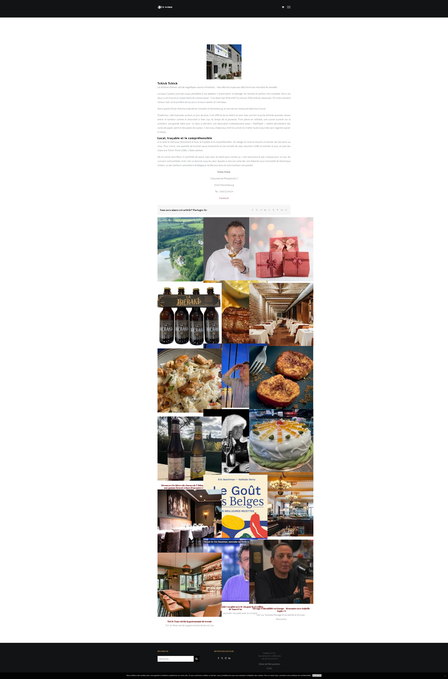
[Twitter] (222, 658)
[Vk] (282, 210)
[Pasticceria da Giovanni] (281, 441)
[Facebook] (252, 210)
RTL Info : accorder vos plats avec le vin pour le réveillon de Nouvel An (235, 608)
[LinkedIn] (265, 210)
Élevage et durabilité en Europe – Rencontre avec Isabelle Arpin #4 (281, 609)
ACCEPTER (317, 675)
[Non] (445, 676)
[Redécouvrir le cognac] (235, 249)
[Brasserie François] (281, 504)
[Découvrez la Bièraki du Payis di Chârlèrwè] (190, 315)
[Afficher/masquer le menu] (289, 7)
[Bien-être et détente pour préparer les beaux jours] (235, 376)
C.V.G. (269, 668)
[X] (257, 210)
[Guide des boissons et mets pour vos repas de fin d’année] (235, 441)
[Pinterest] (277, 210)
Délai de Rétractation (269, 664)
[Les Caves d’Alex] (281, 315)
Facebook (224, 198)
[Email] (286, 210)
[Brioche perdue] (281, 378)
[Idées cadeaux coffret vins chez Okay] (281, 249)
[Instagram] (226, 658)
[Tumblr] (273, 210)
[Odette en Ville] (190, 521)
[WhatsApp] (269, 210)
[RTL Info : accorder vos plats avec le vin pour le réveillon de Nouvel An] (235, 570)
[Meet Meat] (235, 312)
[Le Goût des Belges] (235, 507)
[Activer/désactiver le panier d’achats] (283, 7)
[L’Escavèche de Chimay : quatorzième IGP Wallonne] (190, 249)
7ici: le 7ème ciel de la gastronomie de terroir (189, 621)
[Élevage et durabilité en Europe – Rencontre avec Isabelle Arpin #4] (281, 572)
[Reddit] (261, 210)
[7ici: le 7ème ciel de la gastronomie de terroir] (190, 585)
